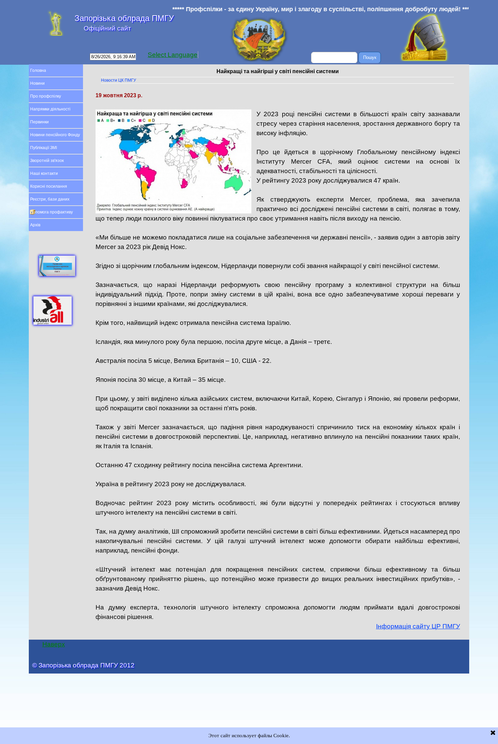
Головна (38, 70)
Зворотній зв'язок (47, 160)
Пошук (369, 57)
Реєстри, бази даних (49, 199)
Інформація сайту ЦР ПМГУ (418, 626)
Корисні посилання (48, 186)
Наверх (53, 644)
